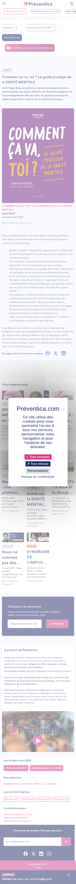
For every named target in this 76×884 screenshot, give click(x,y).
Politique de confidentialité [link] (38, 476)
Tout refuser (39, 463)
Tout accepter (39, 456)
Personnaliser (38, 470)
